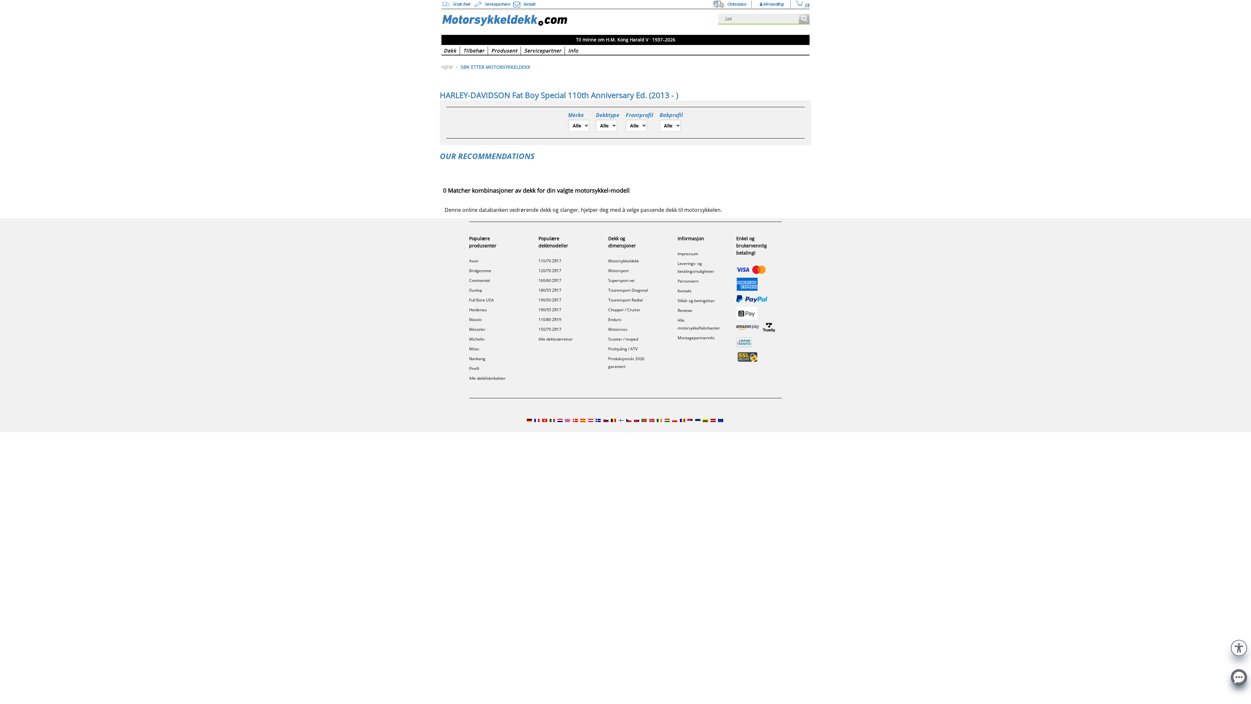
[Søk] (804, 19)
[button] (1239, 647)
